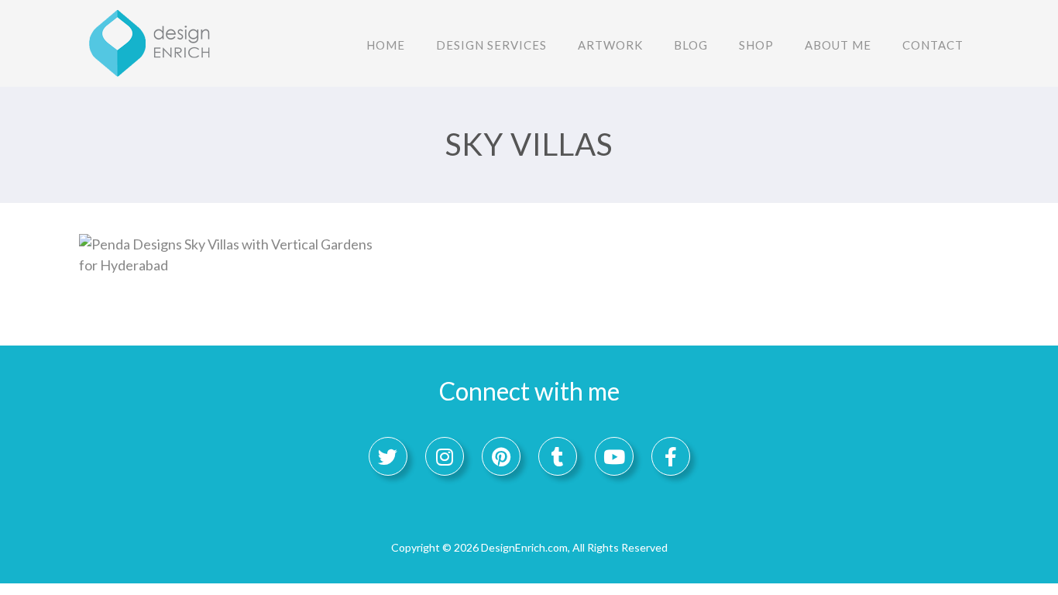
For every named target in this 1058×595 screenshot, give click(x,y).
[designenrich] (156, 41)
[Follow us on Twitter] (388, 456)
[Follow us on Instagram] (444, 456)
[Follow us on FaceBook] (670, 456)
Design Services (491, 45)
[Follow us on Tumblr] (557, 456)
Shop (756, 45)
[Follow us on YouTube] (614, 456)
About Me (838, 45)
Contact (933, 45)
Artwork (610, 45)
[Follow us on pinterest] (501, 456)
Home (385, 45)
